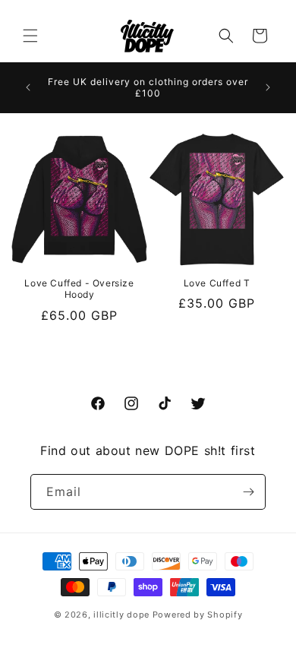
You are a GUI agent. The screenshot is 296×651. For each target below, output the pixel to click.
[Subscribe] (248, 492)
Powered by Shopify (198, 614)
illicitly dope (121, 614)
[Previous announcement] (28, 87)
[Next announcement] (268, 87)
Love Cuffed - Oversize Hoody (79, 289)
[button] (30, 35)
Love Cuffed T (217, 283)
